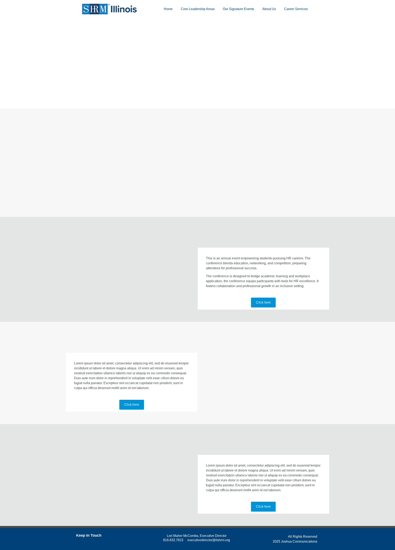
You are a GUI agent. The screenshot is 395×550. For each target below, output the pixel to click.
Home (168, 9)
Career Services (296, 9)
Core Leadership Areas (198, 9)
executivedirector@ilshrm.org (208, 540)
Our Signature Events (238, 9)
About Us (269, 9)
